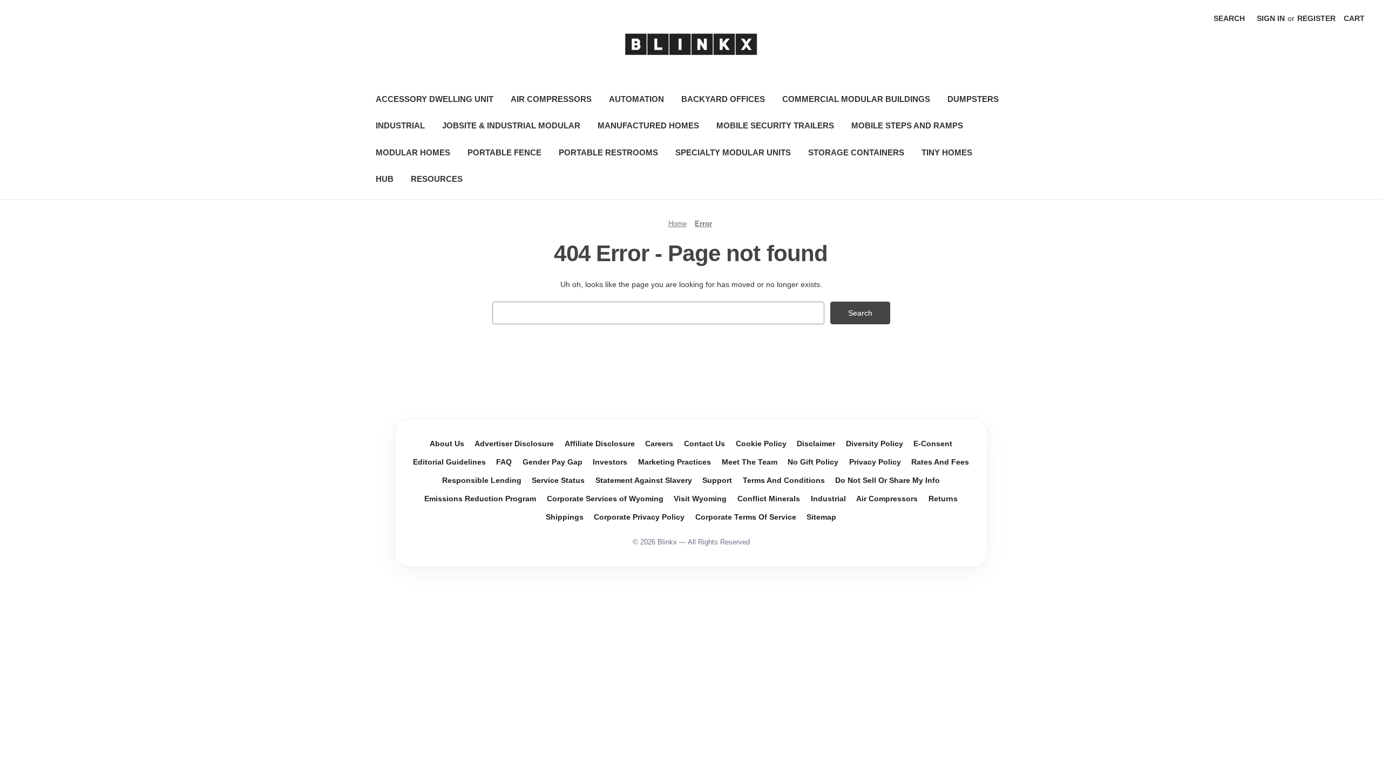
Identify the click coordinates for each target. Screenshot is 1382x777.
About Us (447, 444)
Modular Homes (413, 152)
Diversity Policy (874, 444)
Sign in (1271, 18)
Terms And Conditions (784, 480)
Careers (659, 444)
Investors (610, 462)
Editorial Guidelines (449, 462)
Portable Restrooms (608, 152)
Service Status (558, 480)
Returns (943, 499)
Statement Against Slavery (643, 480)
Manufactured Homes (648, 125)
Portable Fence (504, 152)
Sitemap (821, 517)
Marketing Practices (674, 462)
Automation (636, 99)
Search (1229, 18)
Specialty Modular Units (733, 152)
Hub (385, 178)
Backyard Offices (723, 99)
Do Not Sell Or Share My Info (887, 480)
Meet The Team (749, 462)
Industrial (400, 125)
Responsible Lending (481, 480)
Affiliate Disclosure (600, 444)
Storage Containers (856, 152)
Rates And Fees (940, 462)
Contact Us (704, 444)
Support (717, 480)
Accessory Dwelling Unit (434, 99)
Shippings (565, 517)
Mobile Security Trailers (775, 125)
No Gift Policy (813, 462)
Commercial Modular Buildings (856, 99)
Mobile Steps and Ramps (907, 125)
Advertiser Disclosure (514, 444)
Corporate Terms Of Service (745, 517)
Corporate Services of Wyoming (605, 499)
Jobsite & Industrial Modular (511, 125)
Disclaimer (816, 444)
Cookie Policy (761, 444)
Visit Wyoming (700, 499)
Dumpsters (973, 99)
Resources (437, 178)
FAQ (504, 462)
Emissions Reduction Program (480, 499)
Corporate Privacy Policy (639, 517)
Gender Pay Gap (552, 462)
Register (1316, 18)
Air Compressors (551, 99)
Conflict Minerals (768, 499)
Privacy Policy (875, 462)
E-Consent (932, 444)
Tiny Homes (947, 152)
